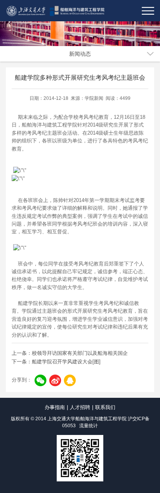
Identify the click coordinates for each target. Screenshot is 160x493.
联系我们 (105, 407)
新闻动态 (80, 54)
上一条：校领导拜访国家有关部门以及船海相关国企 (70, 353)
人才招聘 (80, 407)
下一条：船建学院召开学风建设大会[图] (56, 362)
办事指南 (55, 407)
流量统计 (88, 425)
